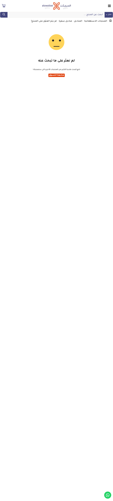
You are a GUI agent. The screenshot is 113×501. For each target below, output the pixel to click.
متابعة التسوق (56, 75)
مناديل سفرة (65, 21)
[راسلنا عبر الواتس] (107, 495)
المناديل (78, 21)
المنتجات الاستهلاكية (95, 21)
